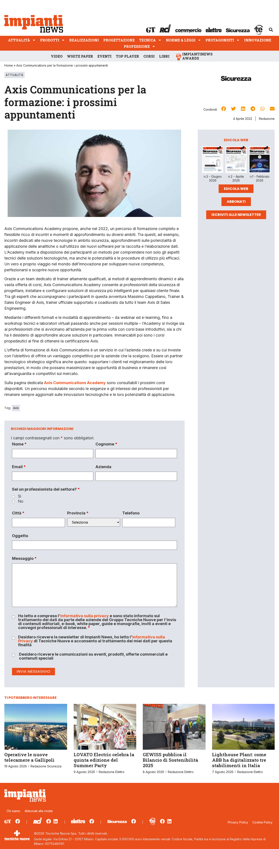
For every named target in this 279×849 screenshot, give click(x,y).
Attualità (19, 40)
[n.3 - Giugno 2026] (212, 160)
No (20, 501)
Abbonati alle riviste (39, 811)
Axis (16, 408)
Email (19, 467)
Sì (19, 496)
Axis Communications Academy (75, 382)
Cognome (106, 444)
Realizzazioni (84, 40)
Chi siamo (13, 811)
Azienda (103, 467)
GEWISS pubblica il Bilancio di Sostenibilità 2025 (170, 759)
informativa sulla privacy (84, 616)
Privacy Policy (238, 822)
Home (8, 65)
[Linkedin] (55, 821)
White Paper (80, 56)
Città (18, 513)
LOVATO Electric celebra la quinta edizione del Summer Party (104, 759)
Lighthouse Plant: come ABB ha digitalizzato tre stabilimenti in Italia (239, 759)
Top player (127, 56)
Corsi (149, 56)
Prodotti (49, 40)
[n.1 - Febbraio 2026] (259, 160)
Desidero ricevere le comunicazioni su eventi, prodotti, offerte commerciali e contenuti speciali (93, 656)
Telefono (131, 513)
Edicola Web (236, 188)
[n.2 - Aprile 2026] (236, 160)
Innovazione (257, 40)
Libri (164, 56)
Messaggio (24, 558)
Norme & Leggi (181, 40)
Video (57, 56)
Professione (137, 46)
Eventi (104, 56)
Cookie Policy (262, 822)
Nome (19, 444)
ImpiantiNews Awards (197, 56)
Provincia (77, 513)
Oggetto (20, 536)
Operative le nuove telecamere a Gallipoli (29, 757)
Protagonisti (220, 40)
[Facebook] (17, 821)
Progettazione (119, 40)
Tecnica (147, 40)
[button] (271, 29)
